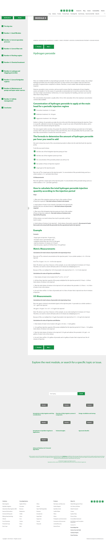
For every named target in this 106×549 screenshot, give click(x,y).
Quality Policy (74, 513)
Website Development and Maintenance (95, 538)
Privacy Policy (74, 516)
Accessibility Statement (76, 518)
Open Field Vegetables (42, 508)
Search (19, 17)
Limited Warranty (58, 523)
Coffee (20, 513)
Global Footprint (74, 508)
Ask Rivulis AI (7, 17)
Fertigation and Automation (60, 518)
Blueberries (22, 511)
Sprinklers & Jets (57, 508)
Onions (38, 506)
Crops (50, 13)
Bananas (21, 508)
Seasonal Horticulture (7, 511)
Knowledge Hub (74, 13)
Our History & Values (75, 506)
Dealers (103, 10)
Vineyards (39, 523)
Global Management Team (77, 503)
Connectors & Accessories (59, 521)
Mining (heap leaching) (7, 516)
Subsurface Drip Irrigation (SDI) (9, 508)
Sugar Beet (39, 516)
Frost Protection (6, 521)
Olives (38, 503)
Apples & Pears (22, 503)
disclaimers (65, 456)
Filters (55, 513)
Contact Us (78, 10)
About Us (97, 13)
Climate (4, 518)
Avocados (21, 506)
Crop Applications (23, 501)
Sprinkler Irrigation (6, 506)
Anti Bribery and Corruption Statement (77, 522)
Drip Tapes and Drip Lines (59, 503)
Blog (84, 10)
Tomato (38, 521)
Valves (55, 516)
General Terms (57, 526)
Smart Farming (81, 13)
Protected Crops (6, 523)
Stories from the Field (90, 13)
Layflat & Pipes (57, 511)
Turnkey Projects (65, 13)
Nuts (20, 526)
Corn (20, 518)
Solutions (54, 13)
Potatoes (39, 511)
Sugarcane (39, 518)
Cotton (21, 521)
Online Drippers (57, 506)
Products (59, 13)
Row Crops (4, 526)
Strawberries (39, 513)
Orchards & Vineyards (7, 513)
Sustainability (96, 10)
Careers (89, 10)
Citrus (20, 516)
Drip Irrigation (5, 503)
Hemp (20, 523)
